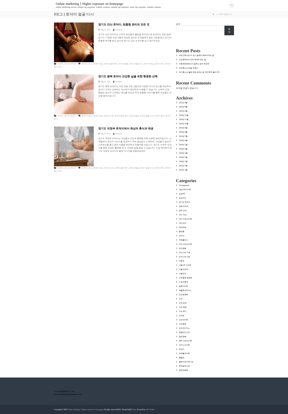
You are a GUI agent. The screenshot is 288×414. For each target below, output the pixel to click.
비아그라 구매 (184, 252)
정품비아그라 (184, 332)
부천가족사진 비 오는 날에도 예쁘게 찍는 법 (196, 55)
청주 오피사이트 (185, 341)
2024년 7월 (183, 136)
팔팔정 (181, 358)
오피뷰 (181, 316)
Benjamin (118, 30)
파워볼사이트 (184, 353)
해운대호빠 (183, 370)
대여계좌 (182, 227)
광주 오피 (183, 210)
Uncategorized (184, 185)
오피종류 (182, 324)
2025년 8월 (183, 107)
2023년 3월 (183, 166)
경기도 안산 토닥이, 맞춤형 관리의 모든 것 (123, 24)
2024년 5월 (183, 145)
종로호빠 (182, 337)
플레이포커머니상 (186, 362)
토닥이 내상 (98, 64)
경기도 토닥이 (70, 64)
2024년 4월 (183, 149)
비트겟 (181, 261)
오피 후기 (183, 311)
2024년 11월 (183, 119)
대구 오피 (183, 215)
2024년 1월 (183, 161)
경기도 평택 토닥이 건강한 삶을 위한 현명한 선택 (128, 76)
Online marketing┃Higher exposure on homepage (89, 4)
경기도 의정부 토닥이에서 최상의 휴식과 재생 (125, 128)
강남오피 (182, 198)
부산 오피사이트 (185, 244)
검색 (178, 24)
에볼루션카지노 (185, 290)
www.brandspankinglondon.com (67, 394)
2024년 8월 (183, 132)
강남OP (182, 194)
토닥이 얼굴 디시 (136, 64)
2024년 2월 (183, 157)
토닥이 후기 (159, 64)
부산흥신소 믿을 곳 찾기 (188, 68)
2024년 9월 (183, 128)
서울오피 (182, 273)
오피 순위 (183, 303)
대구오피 (182, 223)
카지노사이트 (184, 345)
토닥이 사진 (108, 168)
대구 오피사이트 (185, 219)
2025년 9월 (183, 103)
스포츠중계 (183, 282)
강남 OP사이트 (185, 189)
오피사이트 (183, 320)
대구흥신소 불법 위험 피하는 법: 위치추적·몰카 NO (199, 72)
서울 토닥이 (183, 269)
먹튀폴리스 (183, 240)
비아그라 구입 (184, 257)
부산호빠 (182, 248)
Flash (134, 409)
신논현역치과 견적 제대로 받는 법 (192, 60)
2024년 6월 (183, 140)
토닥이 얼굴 (123, 64)
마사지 (181, 236)
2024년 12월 (183, 115)
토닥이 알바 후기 (110, 64)
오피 (181, 299)
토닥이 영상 (148, 64)
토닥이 (60, 64)
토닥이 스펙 (108, 116)
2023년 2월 (183, 170)
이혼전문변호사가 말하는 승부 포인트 (194, 64)
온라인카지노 (184, 328)
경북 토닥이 (183, 206)
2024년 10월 (183, 124)
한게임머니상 (184, 366)
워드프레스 (150, 409)
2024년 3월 (183, 153)
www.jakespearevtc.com (64, 391)
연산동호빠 (183, 295)
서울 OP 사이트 (185, 265)
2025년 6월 (183, 111)
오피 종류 (183, 307)
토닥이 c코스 (87, 64)
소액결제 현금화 (185, 278)
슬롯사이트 (183, 286)
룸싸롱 (181, 231)
